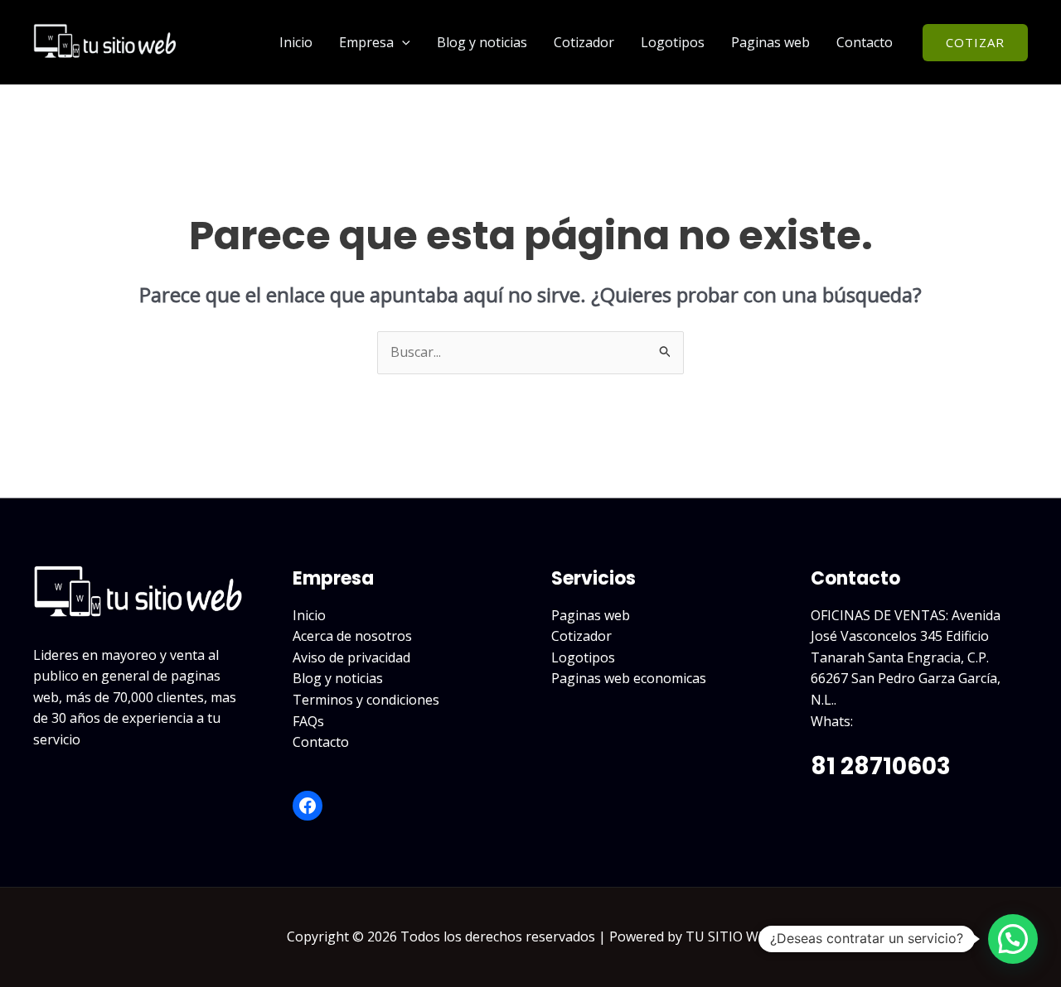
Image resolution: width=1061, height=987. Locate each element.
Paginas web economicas (628, 678)
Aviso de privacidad (351, 657)
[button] (402, 42)
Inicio (295, 42)
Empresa (366, 42)
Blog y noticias (482, 42)
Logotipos (673, 42)
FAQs (308, 721)
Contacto (864, 42)
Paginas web (770, 42)
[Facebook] (307, 806)
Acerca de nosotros (352, 636)
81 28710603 (881, 766)
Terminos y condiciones (366, 700)
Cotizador (584, 42)
